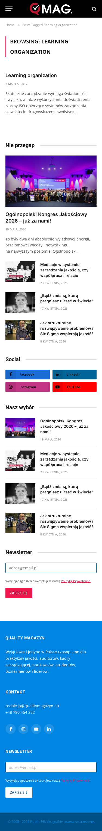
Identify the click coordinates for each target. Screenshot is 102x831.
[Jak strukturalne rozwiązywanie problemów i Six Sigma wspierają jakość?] (20, 330)
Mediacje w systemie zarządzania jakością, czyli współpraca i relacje (65, 270)
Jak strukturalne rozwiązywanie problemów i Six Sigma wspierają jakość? (67, 328)
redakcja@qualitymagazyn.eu (32, 705)
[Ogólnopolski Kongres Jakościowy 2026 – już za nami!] (51, 181)
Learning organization (31, 75)
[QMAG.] (51, 9)
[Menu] (9, 9)
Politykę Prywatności (76, 581)
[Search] (94, 9)
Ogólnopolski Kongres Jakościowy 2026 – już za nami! (64, 426)
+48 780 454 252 (20, 712)
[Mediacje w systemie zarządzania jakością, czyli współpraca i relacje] (20, 271)
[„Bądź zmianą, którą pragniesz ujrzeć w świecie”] (20, 302)
